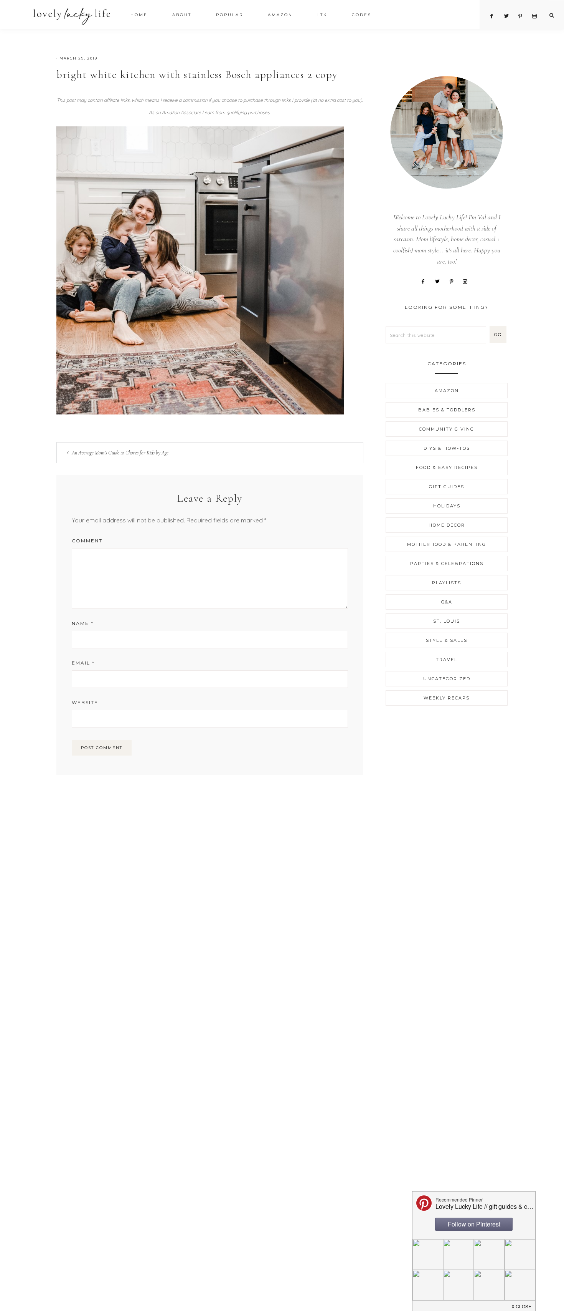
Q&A (446, 602)
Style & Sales (446, 640)
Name (83, 623)
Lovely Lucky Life (72, 16)
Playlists (446, 582)
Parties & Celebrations (446, 563)
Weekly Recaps (447, 698)
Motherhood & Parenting (446, 544)
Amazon (447, 390)
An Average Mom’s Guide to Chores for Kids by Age (120, 452)
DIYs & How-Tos (447, 448)
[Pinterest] (454, 281)
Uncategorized (446, 678)
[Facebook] (425, 281)
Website (85, 702)
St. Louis (446, 621)
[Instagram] (468, 281)
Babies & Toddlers (446, 410)
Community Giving (446, 429)
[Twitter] (440, 281)
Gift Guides (446, 486)
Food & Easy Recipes (447, 467)
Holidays (446, 506)
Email (83, 663)
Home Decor (447, 525)
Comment (87, 541)
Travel (446, 659)
